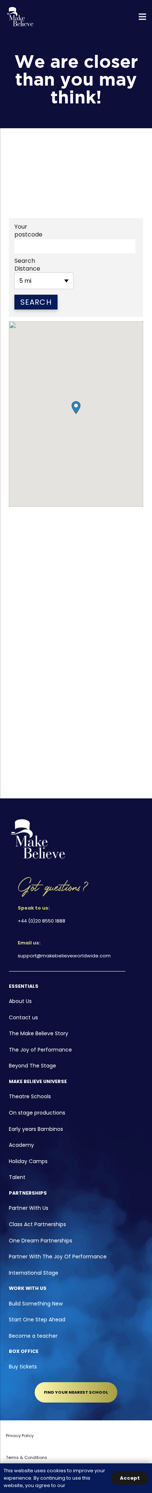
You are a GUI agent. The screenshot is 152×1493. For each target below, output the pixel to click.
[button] (76, 407)
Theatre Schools (30, 1096)
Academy (21, 1145)
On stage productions (37, 1112)
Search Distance (27, 265)
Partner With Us (28, 1208)
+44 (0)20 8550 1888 (41, 921)
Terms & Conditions (26, 1457)
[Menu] (142, 16)
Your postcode (28, 231)
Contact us (23, 1017)
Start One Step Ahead (37, 1319)
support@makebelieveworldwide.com (64, 956)
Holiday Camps (28, 1161)
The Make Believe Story (38, 1033)
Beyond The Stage (32, 1065)
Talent (17, 1177)
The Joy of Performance (40, 1049)
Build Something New (36, 1303)
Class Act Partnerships (37, 1224)
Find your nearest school (76, 1392)
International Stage (33, 1273)
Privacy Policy (20, 1436)
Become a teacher (33, 1336)
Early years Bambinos (36, 1129)
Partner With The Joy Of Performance (58, 1256)
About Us (20, 1001)
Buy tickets (23, 1366)
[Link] (20, 17)
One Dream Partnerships (40, 1240)
